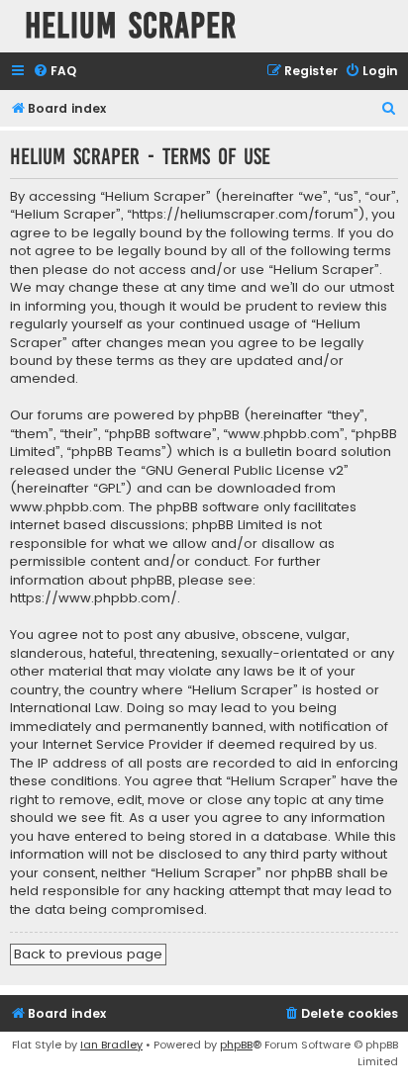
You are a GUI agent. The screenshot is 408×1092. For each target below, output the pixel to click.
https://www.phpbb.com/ (93, 598)
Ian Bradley (111, 1044)
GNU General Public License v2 (245, 471)
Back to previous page (88, 954)
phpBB (236, 1044)
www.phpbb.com (66, 507)
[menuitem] (54, 71)
